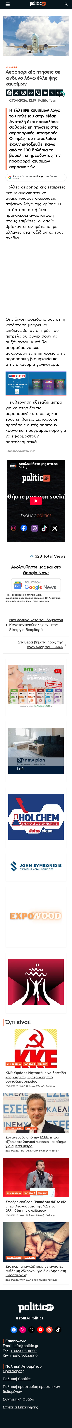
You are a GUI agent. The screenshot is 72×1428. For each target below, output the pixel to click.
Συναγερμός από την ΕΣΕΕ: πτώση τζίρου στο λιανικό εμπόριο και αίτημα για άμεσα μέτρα (36, 1142)
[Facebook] (9, 92)
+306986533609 (24, 1356)
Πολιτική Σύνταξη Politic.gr (41, 1086)
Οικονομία (11, 67)
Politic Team (47, 100)
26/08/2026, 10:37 (15, 1280)
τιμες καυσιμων (41, 601)
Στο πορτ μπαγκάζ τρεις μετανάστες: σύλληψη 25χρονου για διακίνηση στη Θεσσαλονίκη (36, 1271)
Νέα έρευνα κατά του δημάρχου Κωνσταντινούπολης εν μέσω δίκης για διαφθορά (36, 625)
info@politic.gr (25, 1346)
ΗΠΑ (47, 598)
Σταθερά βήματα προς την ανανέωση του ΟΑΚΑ (40, 645)
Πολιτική (42, 1064)
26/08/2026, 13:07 (15, 1086)
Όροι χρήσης (14, 1371)
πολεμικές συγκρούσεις (18, 601)
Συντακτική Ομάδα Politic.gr (41, 1280)
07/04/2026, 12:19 (22, 100)
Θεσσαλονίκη (14, 1257)
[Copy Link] (52, 92)
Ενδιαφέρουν (14, 1064)
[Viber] (38, 92)
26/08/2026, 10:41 (15, 1215)
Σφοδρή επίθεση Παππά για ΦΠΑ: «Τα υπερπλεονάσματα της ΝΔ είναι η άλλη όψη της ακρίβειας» (36, 1206)
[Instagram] (23, 92)
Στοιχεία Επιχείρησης (20, 1407)
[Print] (45, 92)
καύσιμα (56, 598)
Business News (15, 1128)
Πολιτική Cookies (17, 1379)
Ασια (38, 595)
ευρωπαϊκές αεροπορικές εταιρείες (25, 598)
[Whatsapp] (31, 92)
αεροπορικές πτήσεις (23, 595)
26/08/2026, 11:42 (15, 1151)
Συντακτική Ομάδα (18, 1399)
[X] (16, 92)
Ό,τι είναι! (29, 1064)
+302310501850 (24, 1351)
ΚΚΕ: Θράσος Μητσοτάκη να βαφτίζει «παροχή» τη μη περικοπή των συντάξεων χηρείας (36, 1077)
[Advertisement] (36, 279)
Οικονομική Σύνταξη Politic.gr (42, 1151)
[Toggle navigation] (8, 4)
